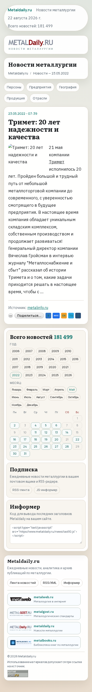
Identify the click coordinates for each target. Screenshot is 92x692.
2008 (42, 351)
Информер (72, 583)
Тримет (56, 162)
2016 (75, 359)
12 (46, 432)
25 (35, 447)
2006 (16, 351)
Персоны (14, 87)
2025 (55, 375)
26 (46, 447)
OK (64, 315)
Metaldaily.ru (18, 73)
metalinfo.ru (37, 307)
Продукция (16, 98)
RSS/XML (50, 583)
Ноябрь (16, 405)
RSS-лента (21, 490)
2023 (29, 375)
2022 (16, 375)
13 (56, 432)
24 (25, 447)
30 (15, 454)
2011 (15, 359)
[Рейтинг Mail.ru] (17, 673)
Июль (27, 397)
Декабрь (32, 405)
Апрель (59, 389)
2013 (39, 359)
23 (15, 447)
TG (71, 315)
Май (72, 389)
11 (36, 432)
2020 (52, 367)
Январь (16, 389)
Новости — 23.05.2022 (51, 73)
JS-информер (47, 490)
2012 (26, 359)
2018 (27, 367)
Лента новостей (23, 583)
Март (46, 389)
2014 (51, 359)
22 (77, 439)
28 (67, 447)
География (67, 87)
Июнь (15, 397)
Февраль (32, 389)
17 (25, 439)
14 (67, 432)
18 (35, 439)
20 (56, 439)
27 (56, 447)
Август (40, 397)
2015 (63, 359)
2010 (68, 351)
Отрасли (40, 98)
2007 (29, 351)
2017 (15, 367)
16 (14, 439)
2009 (55, 351)
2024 (42, 375)
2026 (68, 375)
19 (46, 439)
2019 (39, 367)
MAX (56, 315)
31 (25, 454)
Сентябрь (56, 397)
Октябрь (73, 397)
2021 (65, 367)
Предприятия (40, 87)
